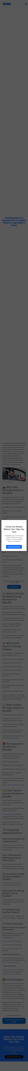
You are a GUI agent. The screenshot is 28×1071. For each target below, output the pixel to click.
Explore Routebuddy (14, 547)
